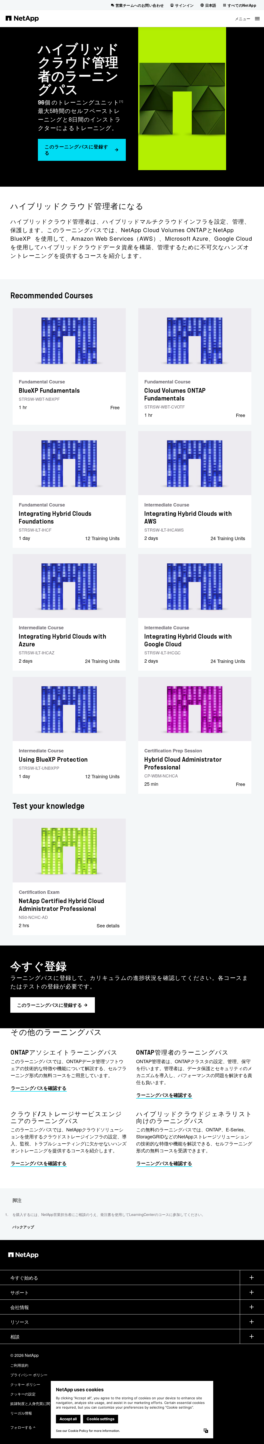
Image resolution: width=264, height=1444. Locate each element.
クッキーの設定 (23, 1393)
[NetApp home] (22, 18)
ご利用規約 (19, 1365)
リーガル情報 (21, 1413)
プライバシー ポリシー (28, 1374)
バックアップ (23, 1226)
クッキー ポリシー (25, 1384)
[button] (247, 18)
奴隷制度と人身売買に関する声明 (37, 1403)
